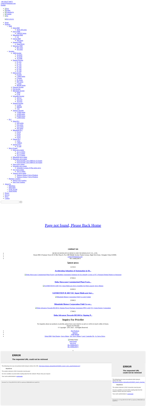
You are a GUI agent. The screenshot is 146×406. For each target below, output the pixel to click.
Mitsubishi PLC (18, 130)
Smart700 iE (21, 44)
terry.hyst (73, 343)
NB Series (20, 40)
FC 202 (19, 67)
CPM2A (19, 143)
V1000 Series (21, 112)
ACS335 (19, 55)
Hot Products (75, 331)
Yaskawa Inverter (18, 110)
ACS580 (19, 58)
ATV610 (19, 101)
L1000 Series (21, 118)
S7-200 (19, 146)
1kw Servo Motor (75, 336)
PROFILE (12, 186)
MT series (20, 48)
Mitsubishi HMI (18, 35)
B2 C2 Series (21, 153)
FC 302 (19, 69)
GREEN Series (21, 33)
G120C (19, 105)
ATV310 (19, 100)
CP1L (18, 141)
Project (7, 193)
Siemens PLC (17, 144)
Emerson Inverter (18, 87)
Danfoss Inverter (18, 60)
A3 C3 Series (21, 155)
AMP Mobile (75, 334)
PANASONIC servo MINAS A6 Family (29, 162)
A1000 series (21, 114)
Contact (7, 198)
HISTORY (12, 187)
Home (7, 22)
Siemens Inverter (18, 103)
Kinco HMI (16, 31)
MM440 (19, 107)
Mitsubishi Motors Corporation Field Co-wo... (73, 304)
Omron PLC (17, 139)
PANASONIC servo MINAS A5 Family (29, 161)
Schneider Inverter (18, 96)
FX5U (19, 137)
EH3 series (20, 123)
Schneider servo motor (20, 166)
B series (19, 74)
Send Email (73, 341)
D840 (18, 92)
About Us (8, 184)
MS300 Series (21, 85)
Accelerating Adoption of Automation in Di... (73, 271)
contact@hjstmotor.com (75, 257)
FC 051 (19, 62)
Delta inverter (17, 73)
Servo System (13, 148)
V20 (18, 109)
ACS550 (19, 57)
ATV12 (19, 98)
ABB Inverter (17, 53)
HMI (10, 26)
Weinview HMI (18, 46)
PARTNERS (13, 191)
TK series (20, 49)
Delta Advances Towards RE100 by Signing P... (73, 315)
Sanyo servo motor (19, 164)
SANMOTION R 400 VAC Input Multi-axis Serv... (73, 293)
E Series (19, 78)
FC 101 (19, 64)
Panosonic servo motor (20, 159)
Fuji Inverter (16, 89)
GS (18, 37)
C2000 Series (21, 76)
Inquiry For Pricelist (73, 326)
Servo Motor (65, 336)
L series (19, 83)
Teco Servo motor (18, 170)
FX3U (19, 135)
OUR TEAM (13, 189)
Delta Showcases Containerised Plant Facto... (73, 282)
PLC (10, 119)
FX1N (19, 132)
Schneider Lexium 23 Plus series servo (29, 168)
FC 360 (19, 71)
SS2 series (20, 128)
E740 (18, 94)
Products (7, 24)
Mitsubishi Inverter (19, 91)
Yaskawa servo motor (19, 173)
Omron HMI (17, 39)
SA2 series (20, 126)
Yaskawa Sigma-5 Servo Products (27, 175)
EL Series (20, 80)
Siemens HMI (17, 42)
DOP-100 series (22, 30)
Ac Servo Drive (100, 336)
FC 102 (19, 65)
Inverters (11, 51)
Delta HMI (16, 28)
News (6, 196)
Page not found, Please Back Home (73, 225)
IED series (20, 82)
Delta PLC (16, 121)
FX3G (19, 134)
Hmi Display (56, 336)
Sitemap (75, 333)
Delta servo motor (18, 150)
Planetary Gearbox (14, 179)
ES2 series (20, 125)
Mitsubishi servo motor (20, 157)
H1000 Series (21, 116)
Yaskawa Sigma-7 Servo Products (27, 177)
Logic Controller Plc (88, 336)
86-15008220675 (73, 345)
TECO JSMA (21, 171)
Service (7, 195)
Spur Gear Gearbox (19, 182)
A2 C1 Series (21, 152)
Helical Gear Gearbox (20, 180)
